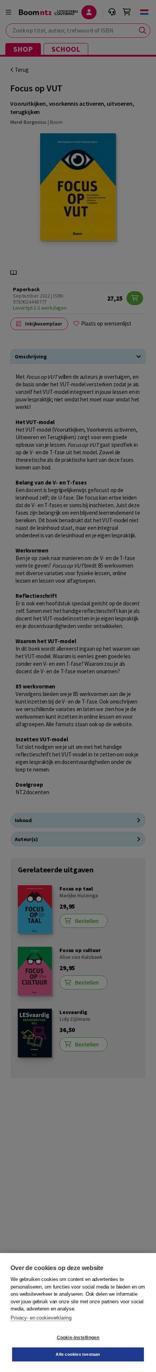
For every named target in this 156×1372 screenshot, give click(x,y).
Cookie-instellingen (78, 1337)
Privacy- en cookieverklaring (41, 1318)
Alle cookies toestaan (78, 1354)
